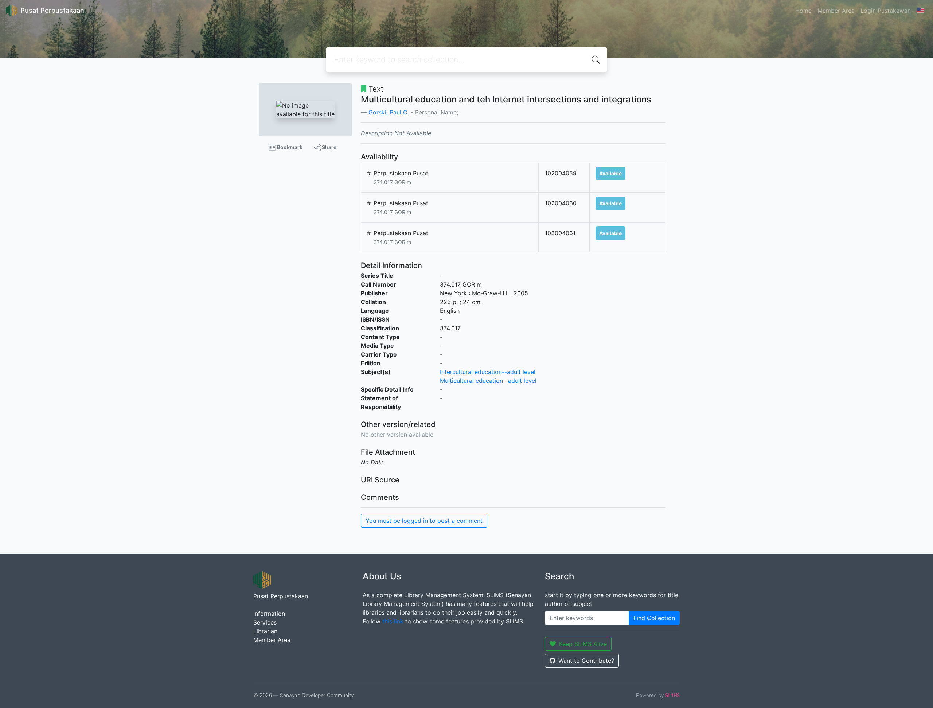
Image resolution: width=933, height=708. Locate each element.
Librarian (265, 631)
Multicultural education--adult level (488, 380)
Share (328, 147)
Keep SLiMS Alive (583, 643)
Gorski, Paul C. (388, 112)
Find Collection (654, 618)
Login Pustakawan (885, 10)
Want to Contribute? (586, 660)
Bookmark (289, 147)
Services (265, 622)
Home (803, 10)
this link (392, 621)
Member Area (836, 10)
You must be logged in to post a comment (424, 520)
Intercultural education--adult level (487, 372)
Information (269, 613)
